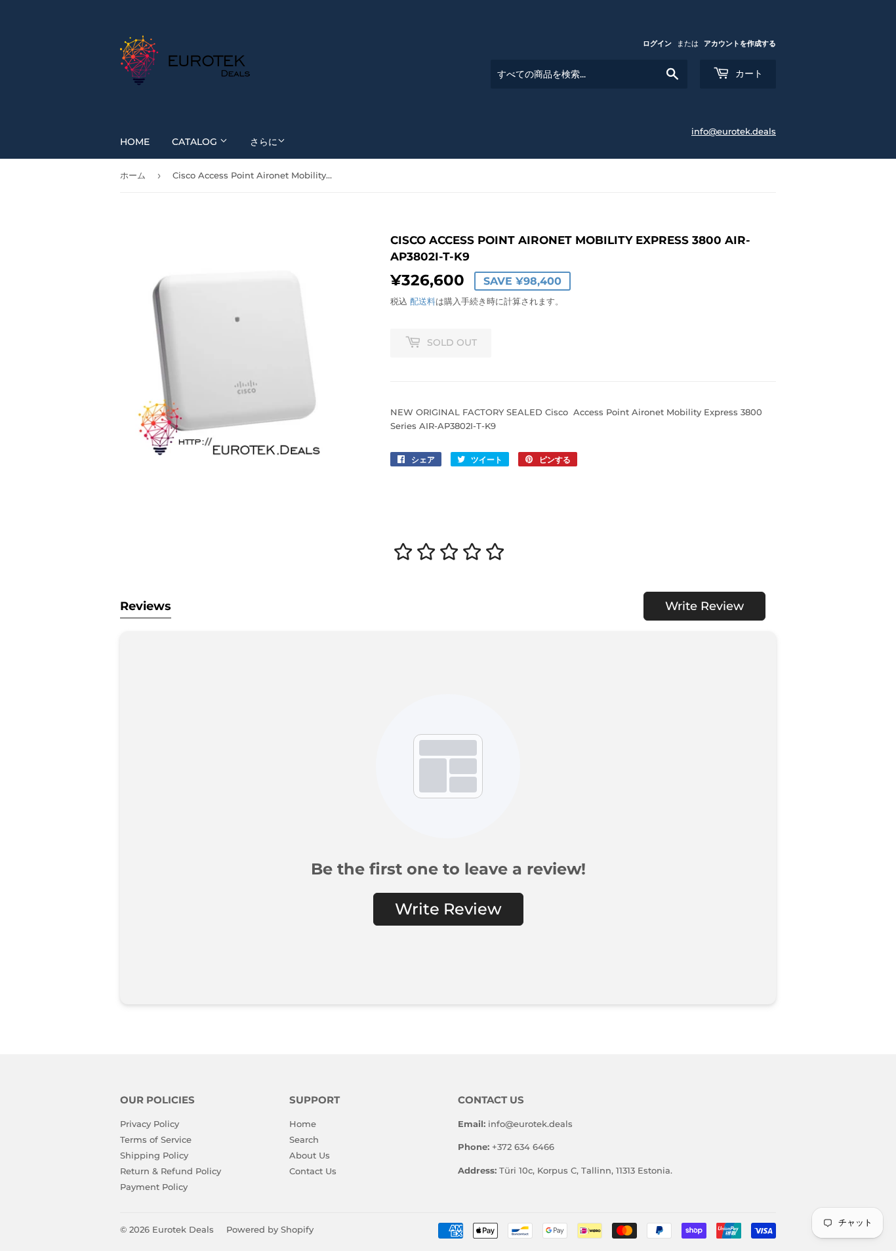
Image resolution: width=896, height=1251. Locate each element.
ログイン (657, 43)
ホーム (133, 175)
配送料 (423, 301)
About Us (309, 1155)
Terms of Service (156, 1139)
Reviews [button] (145, 606)
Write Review (704, 606)
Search (304, 1139)
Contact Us (312, 1171)
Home (135, 142)
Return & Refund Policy (170, 1171)
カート (748, 73)
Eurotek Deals (183, 1229)
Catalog (196, 142)
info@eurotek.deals (733, 131)
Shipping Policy (154, 1155)
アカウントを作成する (740, 43)
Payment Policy (154, 1186)
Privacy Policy (149, 1123)
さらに (263, 142)
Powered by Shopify (270, 1229)
